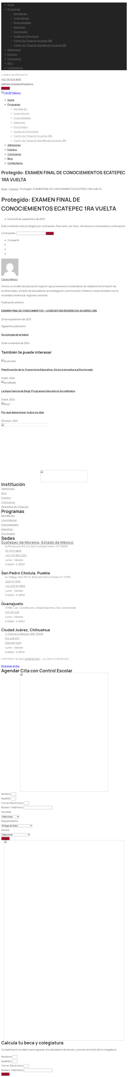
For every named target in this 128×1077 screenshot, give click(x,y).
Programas (13, 9)
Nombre (6, 794)
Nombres (6, 1056)
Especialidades (22, 22)
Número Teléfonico (12, 807)
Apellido (6, 798)
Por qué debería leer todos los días (22, 412)
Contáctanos (15, 68)
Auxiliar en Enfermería (26, 36)
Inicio (4, 189)
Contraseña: (8, 233)
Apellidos (6, 1061)
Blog (10, 63)
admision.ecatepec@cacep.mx (17, 83)
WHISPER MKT (33, 659)
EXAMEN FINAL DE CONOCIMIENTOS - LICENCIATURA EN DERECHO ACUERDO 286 (49, 310)
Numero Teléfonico (12, 1070)
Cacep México (9, 279)
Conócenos (14, 59)
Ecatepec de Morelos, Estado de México (37, 542)
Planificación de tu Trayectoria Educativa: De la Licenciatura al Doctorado (47, 369)
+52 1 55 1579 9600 (11, 79)
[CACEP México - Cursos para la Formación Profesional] (11, 93)
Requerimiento (9, 821)
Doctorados (21, 32)
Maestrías (19, 27)
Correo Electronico (12, 1065)
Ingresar (5, 88)
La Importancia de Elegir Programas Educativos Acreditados (38, 391)
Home (10, 4)
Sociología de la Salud (14, 334)
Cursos (13, 189)
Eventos (12, 54)
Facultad (6, 812)
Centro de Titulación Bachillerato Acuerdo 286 (40, 45)
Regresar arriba (10, 666)
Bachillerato (20, 14)
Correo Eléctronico (12, 803)
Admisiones (14, 50)
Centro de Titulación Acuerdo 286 (33, 40)
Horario (5, 830)
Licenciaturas (21, 18)
